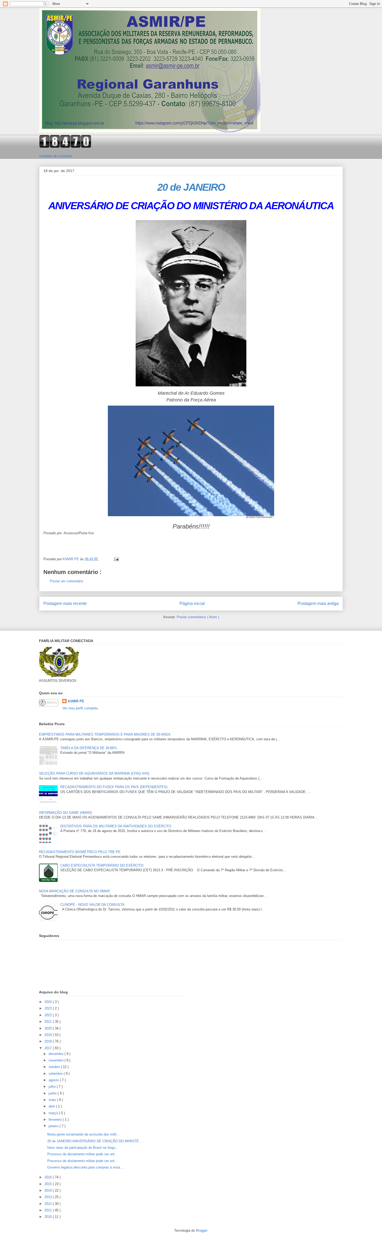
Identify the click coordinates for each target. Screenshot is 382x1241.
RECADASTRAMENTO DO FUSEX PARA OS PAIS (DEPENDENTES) (113, 787)
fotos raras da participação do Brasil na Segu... (82, 1148)
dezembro (56, 1054)
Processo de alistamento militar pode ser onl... (82, 1154)
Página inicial (192, 603)
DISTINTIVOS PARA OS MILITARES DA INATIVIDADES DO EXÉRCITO (115, 826)
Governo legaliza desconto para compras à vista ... (85, 1167)
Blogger (201, 1230)
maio (53, 1100)
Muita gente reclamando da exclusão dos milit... (83, 1134)
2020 (48, 1028)
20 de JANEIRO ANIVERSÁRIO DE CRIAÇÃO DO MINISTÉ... (94, 1141)
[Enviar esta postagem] (116, 559)
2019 (48, 1035)
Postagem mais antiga (318, 603)
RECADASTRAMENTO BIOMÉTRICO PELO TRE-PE (80, 852)
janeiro (54, 1126)
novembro (56, 1060)
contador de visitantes (56, 156)
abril (52, 1106)
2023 (48, 1008)
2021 (48, 1022)
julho (53, 1086)
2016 (48, 1177)
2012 (48, 1204)
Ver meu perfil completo (80, 708)
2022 (48, 1015)
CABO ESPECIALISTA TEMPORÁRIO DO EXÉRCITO (101, 865)
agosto (54, 1080)
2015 (48, 1184)
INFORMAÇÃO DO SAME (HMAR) (65, 813)
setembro (56, 1073)
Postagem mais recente (65, 603)
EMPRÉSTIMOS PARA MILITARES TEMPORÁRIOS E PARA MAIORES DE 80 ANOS (104, 734)
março (54, 1113)
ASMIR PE (76, 701)
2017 (48, 1048)
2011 (48, 1210)
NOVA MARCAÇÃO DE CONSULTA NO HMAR (74, 891)
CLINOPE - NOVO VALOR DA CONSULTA (92, 905)
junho (53, 1093)
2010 (48, 1217)
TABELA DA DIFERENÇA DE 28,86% (88, 748)
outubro (55, 1067)
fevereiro (56, 1119)
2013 (48, 1197)
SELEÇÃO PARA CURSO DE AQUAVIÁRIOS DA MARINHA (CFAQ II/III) (94, 773)
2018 (48, 1041)
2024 (48, 1002)
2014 (48, 1190)
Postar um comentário (66, 581)
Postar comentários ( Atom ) (198, 617)
